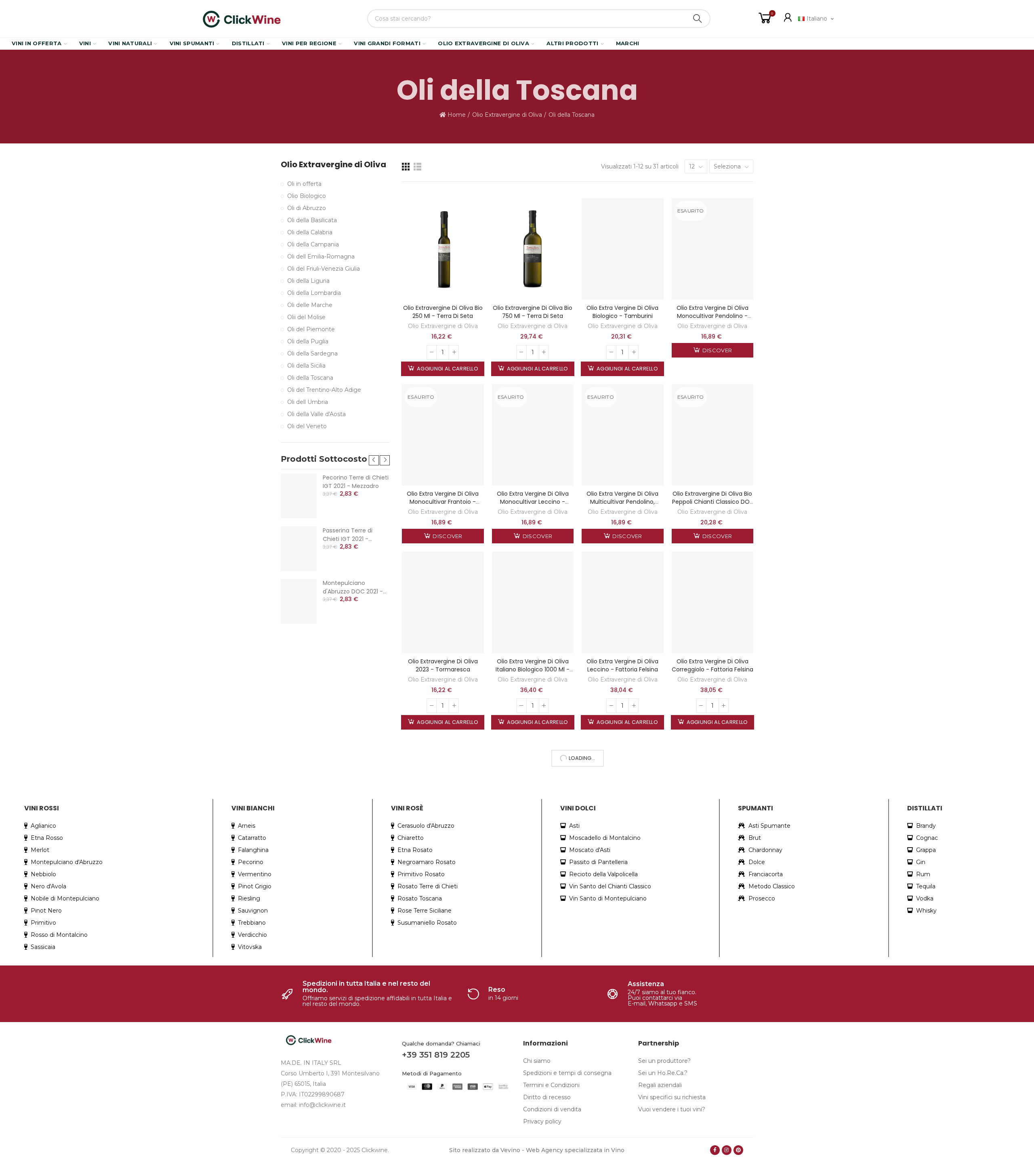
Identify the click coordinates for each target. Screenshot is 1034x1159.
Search (697, 18)
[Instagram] (726, 1150)
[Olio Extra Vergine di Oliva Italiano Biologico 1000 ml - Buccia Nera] (533, 602)
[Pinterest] (738, 1150)
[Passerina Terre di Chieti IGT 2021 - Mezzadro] (299, 548)
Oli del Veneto (307, 426)
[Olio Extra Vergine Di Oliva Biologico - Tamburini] (623, 248)
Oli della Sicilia (306, 365)
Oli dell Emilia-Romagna (321, 256)
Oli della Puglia (307, 341)
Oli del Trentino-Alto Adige (324, 389)
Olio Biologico (306, 196)
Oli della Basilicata (312, 220)
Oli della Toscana (310, 377)
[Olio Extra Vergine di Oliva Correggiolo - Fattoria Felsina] (713, 602)
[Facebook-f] (715, 1150)
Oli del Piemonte (311, 329)
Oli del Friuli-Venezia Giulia (323, 268)
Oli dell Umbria (307, 402)
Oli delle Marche (309, 305)
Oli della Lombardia (314, 293)
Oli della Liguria (308, 280)
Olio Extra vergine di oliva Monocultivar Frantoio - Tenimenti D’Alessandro (443, 502)
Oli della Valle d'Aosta (316, 414)
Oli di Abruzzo (306, 208)
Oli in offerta (304, 183)
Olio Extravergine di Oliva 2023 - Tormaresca (443, 665)
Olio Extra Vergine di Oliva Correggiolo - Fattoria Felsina (712, 665)
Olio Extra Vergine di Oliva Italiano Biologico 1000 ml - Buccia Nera (533, 669)
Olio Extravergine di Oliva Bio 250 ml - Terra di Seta (443, 312)
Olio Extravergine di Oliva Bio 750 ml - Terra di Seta (532, 312)
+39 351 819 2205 (436, 1055)
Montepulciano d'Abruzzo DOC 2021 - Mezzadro (353, 587)
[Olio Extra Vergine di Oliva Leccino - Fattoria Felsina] (623, 602)
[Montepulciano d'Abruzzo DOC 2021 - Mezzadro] (299, 601)
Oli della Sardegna (312, 353)
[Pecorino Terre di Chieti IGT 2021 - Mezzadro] (299, 495)
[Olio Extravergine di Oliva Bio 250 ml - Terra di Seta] (443, 248)
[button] (374, 460)
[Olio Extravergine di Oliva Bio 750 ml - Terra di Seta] (533, 248)
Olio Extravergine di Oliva (443, 326)
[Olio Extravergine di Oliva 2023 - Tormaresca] (443, 602)
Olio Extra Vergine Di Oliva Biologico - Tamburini (622, 312)
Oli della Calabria (309, 232)
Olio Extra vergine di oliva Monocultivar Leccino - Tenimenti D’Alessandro (533, 502)
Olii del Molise (306, 317)
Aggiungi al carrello (447, 368)
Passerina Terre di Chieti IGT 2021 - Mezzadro (347, 534)
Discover (716, 350)
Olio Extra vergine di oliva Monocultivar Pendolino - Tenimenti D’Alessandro (712, 316)
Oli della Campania (313, 244)
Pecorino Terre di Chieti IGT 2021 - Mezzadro (356, 481)
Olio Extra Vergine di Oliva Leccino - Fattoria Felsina (622, 665)
